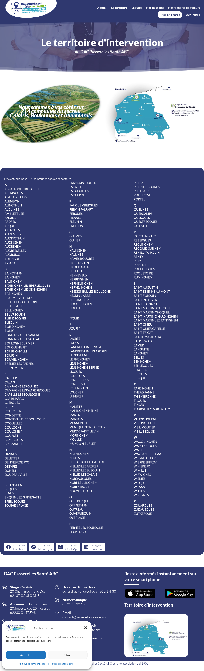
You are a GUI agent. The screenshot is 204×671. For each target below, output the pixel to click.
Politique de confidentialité (31, 663)
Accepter (26, 655)
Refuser (68, 655)
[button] (86, 628)
